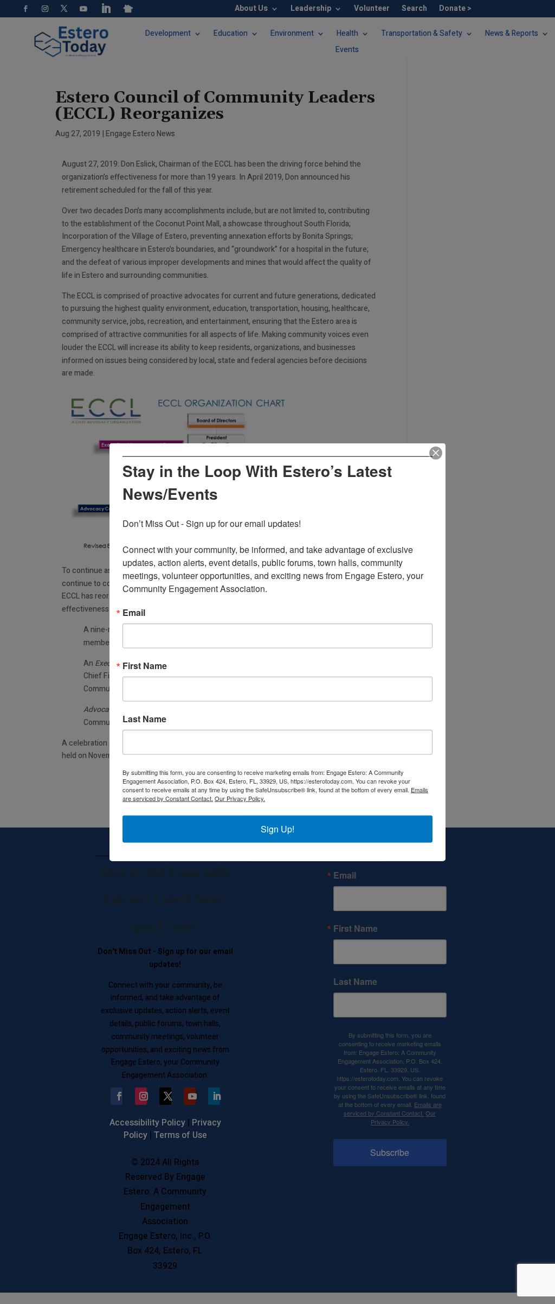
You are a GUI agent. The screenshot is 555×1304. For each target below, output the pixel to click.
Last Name (144, 719)
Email (133, 612)
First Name (144, 665)
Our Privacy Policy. (240, 798)
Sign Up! (277, 829)
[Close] (435, 452)
